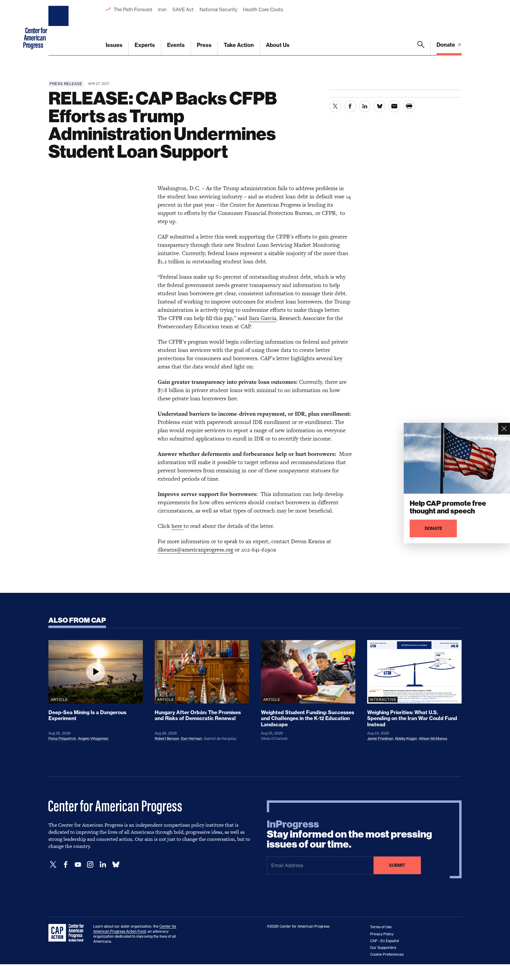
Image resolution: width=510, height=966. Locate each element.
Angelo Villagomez (93, 738)
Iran (162, 9)
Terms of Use (381, 927)
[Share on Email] (394, 106)
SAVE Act (183, 9)
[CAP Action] (67, 933)
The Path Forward (133, 9)
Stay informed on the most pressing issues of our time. (349, 834)
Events (176, 45)
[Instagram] (90, 864)
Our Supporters (383, 947)
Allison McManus (433, 738)
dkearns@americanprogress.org (195, 550)
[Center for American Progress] (59, 28)
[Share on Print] (409, 106)
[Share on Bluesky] (379, 106)
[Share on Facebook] (350, 106)
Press (204, 45)
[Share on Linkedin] (365, 106)
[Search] (420, 48)
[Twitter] (53, 864)
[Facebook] (65, 864)
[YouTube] (78, 864)
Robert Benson (167, 738)
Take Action (239, 45)
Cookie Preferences (386, 954)
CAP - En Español (384, 941)
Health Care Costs (263, 9)
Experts (145, 45)
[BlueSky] (115, 864)
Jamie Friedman (380, 738)
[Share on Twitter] (335, 106)
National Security (218, 9)
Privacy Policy (381, 934)
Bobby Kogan (406, 738)
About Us (278, 45)
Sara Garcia (262, 318)
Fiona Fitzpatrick (62, 738)
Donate (446, 44)
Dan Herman (191, 738)
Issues (114, 45)
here (177, 526)
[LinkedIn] (102, 864)
